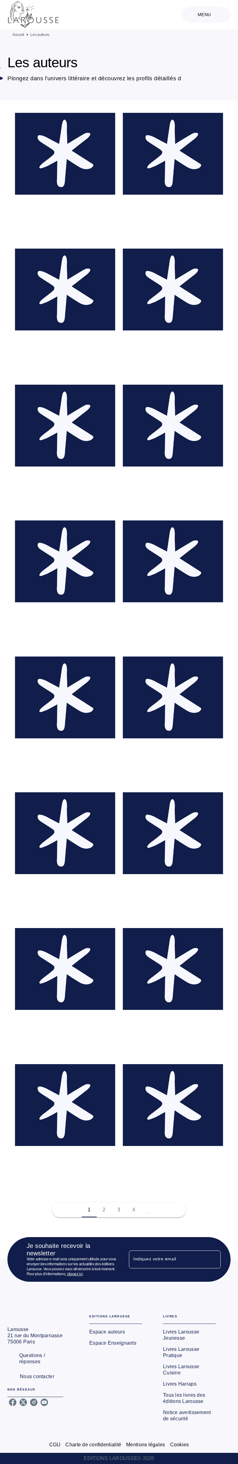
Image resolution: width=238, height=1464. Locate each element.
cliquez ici (75, 1274)
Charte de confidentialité (93, 1444)
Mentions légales (145, 1444)
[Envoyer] (213, 1259)
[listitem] (12, 1402)
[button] (65, 177)
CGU (55, 1444)
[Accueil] (33, 14)
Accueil (18, 35)
